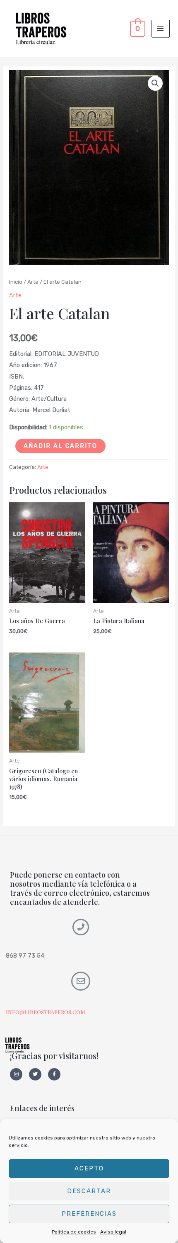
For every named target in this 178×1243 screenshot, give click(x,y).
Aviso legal (113, 1232)
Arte (32, 281)
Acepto (89, 1168)
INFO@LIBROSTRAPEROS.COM (45, 1011)
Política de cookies (74, 1232)
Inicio (15, 281)
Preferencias (89, 1213)
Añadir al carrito (60, 446)
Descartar (89, 1191)
